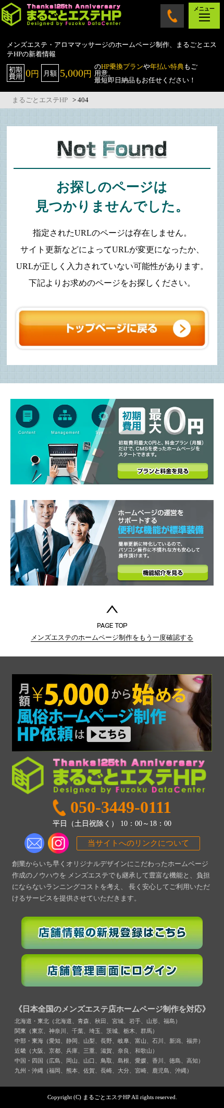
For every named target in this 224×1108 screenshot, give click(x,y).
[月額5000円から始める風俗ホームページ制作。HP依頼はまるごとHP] (112, 712)
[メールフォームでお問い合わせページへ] (34, 843)
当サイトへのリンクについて (138, 843)
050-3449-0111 (172, 16)
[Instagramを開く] (58, 843)
